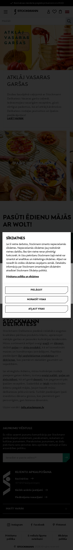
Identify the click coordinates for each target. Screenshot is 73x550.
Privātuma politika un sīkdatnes (22, 276)
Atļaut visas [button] (36, 309)
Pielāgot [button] (36, 290)
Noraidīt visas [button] (36, 299)
